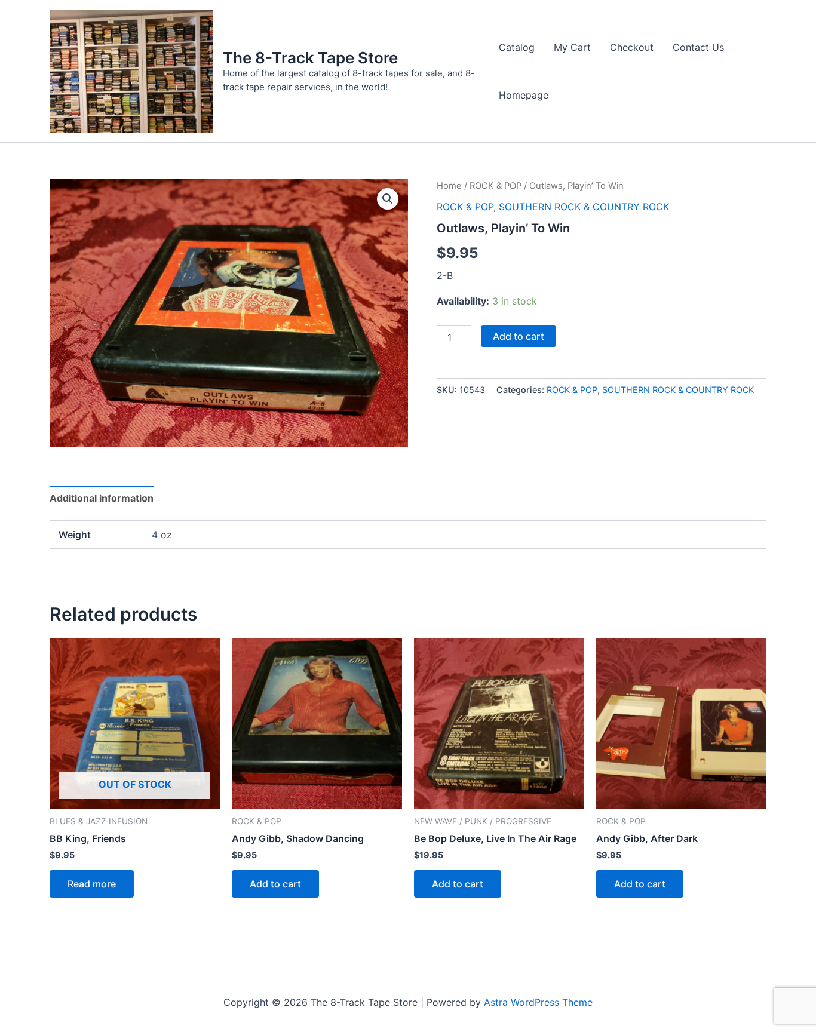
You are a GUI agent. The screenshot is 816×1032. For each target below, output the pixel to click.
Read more (92, 884)
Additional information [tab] (102, 498)
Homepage (523, 95)
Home (449, 185)
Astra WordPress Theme (538, 1002)
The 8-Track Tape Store (310, 57)
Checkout (632, 47)
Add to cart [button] (275, 884)
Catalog (517, 47)
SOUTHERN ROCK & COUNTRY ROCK (584, 207)
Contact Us (698, 47)
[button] (387, 199)
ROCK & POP (495, 185)
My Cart (572, 47)
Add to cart (518, 336)
